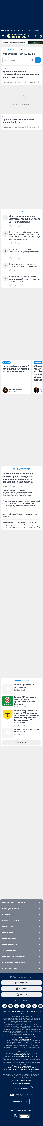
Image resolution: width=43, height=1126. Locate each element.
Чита (4, 49)
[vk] (10, 1006)
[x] (34, 1006)
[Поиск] (29, 36)
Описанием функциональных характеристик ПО (21, 1067)
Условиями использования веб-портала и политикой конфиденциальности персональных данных (21, 1070)
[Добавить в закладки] (39, 82)
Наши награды (9, 938)
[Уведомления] (34, 36)
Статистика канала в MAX (14, 962)
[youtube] (40, 1006)
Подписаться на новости (13, 902)
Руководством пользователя (21, 1066)
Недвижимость (20, 31)
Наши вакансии (9, 944)
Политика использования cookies (22, 1080)
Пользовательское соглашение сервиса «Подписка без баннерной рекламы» (21, 1087)
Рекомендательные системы (21, 1084)
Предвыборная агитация (14, 956)
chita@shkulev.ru (31, 1034)
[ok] (16, 1006)
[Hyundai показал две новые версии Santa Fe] (21, 100)
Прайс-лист (7, 926)
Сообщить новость (11, 908)
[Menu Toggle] (3, 36)
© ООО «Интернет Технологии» (21, 1111)
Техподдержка (9, 950)
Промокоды (34, 31)
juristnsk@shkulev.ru (24, 1037)
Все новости (6, 31)
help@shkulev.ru (26, 1039)
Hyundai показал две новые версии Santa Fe (18, 120)
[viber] (22, 1006)
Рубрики (6, 914)
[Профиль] (40, 36)
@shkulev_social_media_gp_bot (28, 1056)
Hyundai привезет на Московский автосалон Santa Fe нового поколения (20, 74)
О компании (8, 932)
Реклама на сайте (10, 920)
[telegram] (4, 1006)
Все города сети (9, 968)
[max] (28, 1006)
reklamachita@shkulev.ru (21, 1055)
